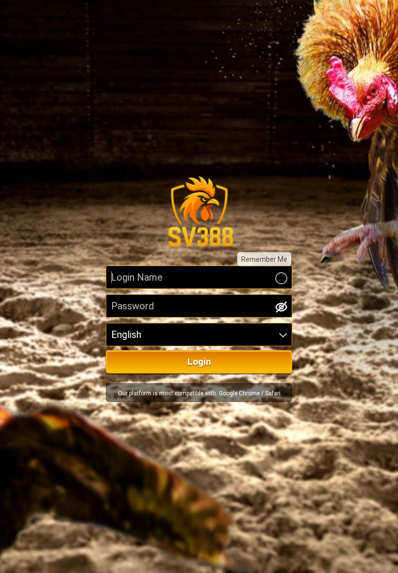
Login (199, 361)
